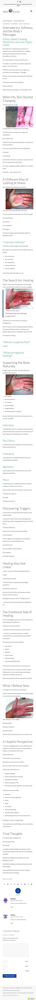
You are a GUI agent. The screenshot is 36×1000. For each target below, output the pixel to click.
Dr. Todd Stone (25, 24)
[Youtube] (20, 1)
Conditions (15, 24)
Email (26, 966)
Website (27, 970)
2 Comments (6, 24)
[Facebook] (17, 1)
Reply (12, 907)
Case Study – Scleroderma (13, 20)
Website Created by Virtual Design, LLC (10, 995)
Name (27, 961)
